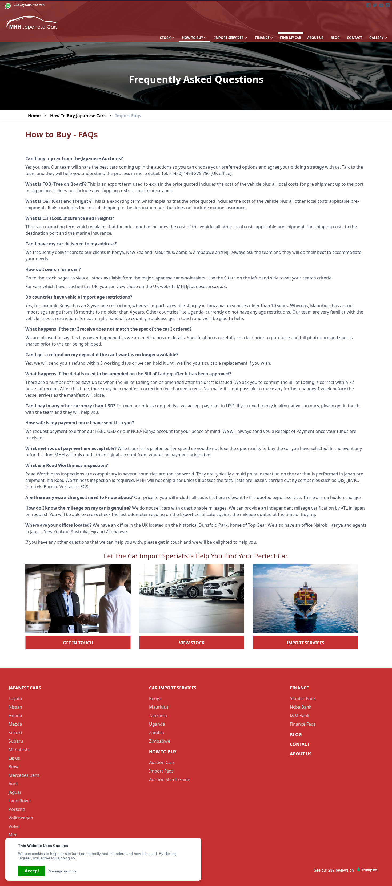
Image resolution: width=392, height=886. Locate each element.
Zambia (156, 732)
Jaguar (15, 792)
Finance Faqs (303, 724)
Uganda (157, 724)
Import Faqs (161, 771)
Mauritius (159, 707)
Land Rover (20, 801)
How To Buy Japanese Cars (78, 116)
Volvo (14, 826)
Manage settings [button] (63, 871)
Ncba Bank (300, 707)
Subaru (16, 741)
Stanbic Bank (303, 698)
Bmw (14, 767)
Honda (15, 715)
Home (34, 116)
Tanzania (158, 715)
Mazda (15, 724)
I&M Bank (300, 715)
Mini (13, 835)
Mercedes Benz (24, 775)
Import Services (305, 643)
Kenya (155, 698)
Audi (13, 784)
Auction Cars (162, 762)
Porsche (17, 809)
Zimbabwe (159, 741)
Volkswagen (21, 818)
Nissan (15, 707)
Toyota (15, 698)
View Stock (192, 643)
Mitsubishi (19, 750)
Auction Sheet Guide (169, 779)
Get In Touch (78, 643)
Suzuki (15, 732)
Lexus (14, 758)
